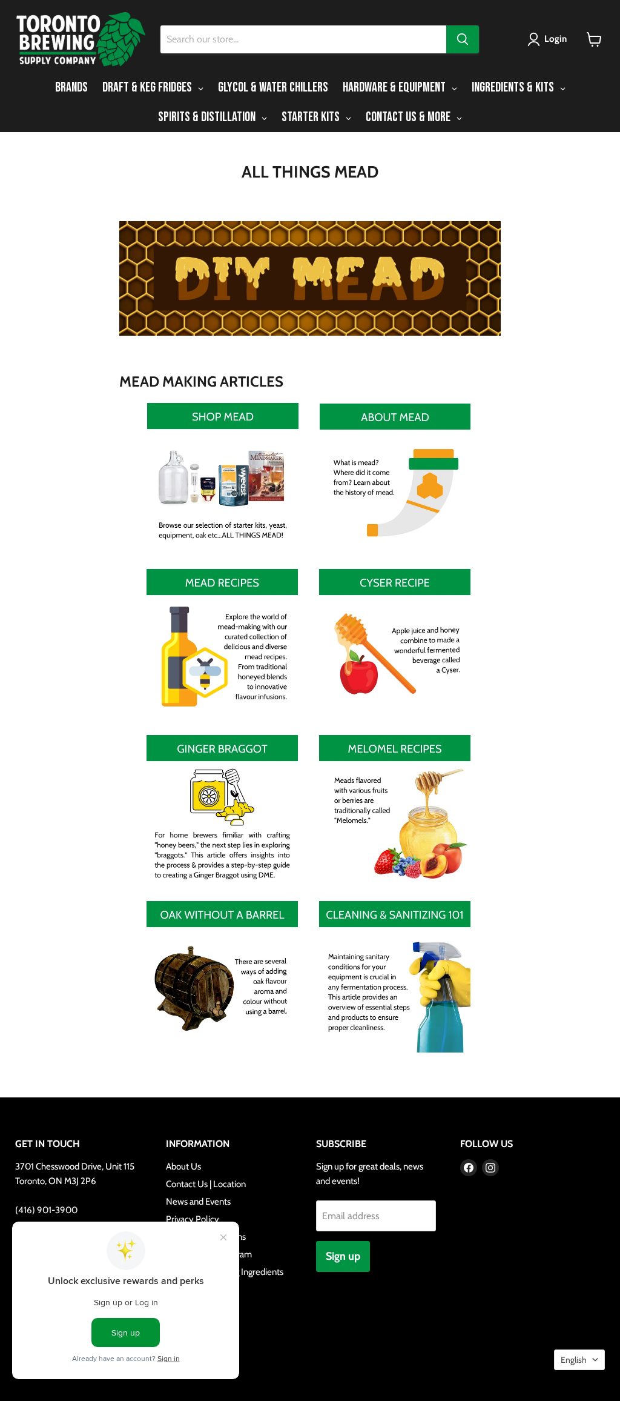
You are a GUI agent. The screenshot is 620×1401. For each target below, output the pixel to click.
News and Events (198, 1201)
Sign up (343, 1256)
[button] (549, 39)
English (574, 1359)
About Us (183, 1166)
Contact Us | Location (206, 1184)
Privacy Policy (192, 1219)
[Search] (462, 39)
